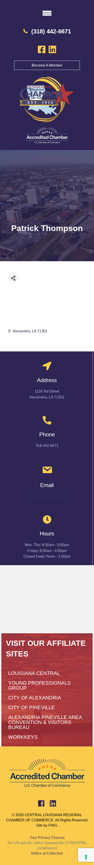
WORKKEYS (23, 737)
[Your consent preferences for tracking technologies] (86, 857)
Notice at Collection (47, 853)
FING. (53, 825)
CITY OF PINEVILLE (31, 707)
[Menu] (47, 13)
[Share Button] (13, 278)
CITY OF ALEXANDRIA (34, 698)
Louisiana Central (34, 673)
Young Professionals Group (39, 685)
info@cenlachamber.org (47, 496)
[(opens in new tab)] (47, 135)
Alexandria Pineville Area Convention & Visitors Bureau (45, 722)
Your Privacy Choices (47, 838)
